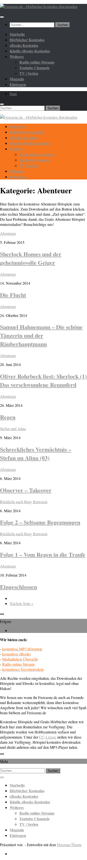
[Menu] (2, 17)
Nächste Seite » (21, 603)
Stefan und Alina (13, 428)
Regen (7, 417)
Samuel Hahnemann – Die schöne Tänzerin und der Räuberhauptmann (41, 335)
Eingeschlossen (18, 586)
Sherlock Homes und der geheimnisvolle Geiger (30, 258)
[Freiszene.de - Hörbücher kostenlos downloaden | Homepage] (38, 6)
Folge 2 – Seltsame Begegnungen (40, 522)
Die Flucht (13, 294)
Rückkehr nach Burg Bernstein (23, 501)
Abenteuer (8, 233)
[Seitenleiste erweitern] (2, 614)
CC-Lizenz (47, 737)
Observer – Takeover (25, 490)
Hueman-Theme (69, 844)
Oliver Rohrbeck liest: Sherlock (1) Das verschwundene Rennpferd (43, 380)
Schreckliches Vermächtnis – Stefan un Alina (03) (35, 453)
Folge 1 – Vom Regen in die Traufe (42, 554)
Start (13, 93)
